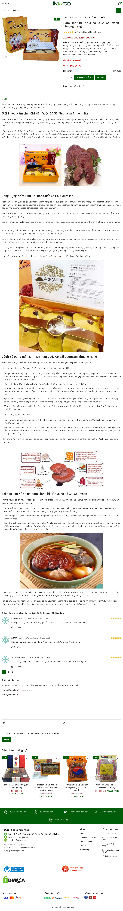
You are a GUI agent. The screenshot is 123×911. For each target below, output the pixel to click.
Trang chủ (68, 17)
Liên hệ (83, 845)
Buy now (100, 77)
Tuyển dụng (84, 850)
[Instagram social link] (90, 897)
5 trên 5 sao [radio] (31, 690)
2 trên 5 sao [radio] (25, 690)
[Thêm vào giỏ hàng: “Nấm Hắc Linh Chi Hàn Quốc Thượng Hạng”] (27, 758)
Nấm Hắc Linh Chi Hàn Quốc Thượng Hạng (15, 786)
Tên (3, 723)
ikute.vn (92, 601)
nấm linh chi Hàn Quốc (101, 104)
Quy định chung (86, 841)
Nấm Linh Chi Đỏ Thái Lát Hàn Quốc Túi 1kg (107, 786)
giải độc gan (89, 247)
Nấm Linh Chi (99, 17)
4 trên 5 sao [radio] (29, 690)
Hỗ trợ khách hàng (110, 829)
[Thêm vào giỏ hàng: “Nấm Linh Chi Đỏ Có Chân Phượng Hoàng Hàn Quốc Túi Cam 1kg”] (87, 758)
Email (65, 723)
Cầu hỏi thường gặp (109, 856)
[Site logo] (61, 3)
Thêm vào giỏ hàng (84, 77)
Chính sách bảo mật (88, 837)
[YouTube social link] (94, 897)
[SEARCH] (118, 10)
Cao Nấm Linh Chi (83, 17)
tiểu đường (9, 242)
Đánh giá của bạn (10, 690)
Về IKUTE (83, 829)
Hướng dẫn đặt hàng (110, 833)
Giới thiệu (83, 833)
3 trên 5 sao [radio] (27, 690)
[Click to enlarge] (6, 57)
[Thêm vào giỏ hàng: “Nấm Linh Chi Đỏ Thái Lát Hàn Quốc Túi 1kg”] (118, 758)
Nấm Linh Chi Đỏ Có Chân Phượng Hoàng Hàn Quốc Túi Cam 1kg (76, 787)
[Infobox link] (16, 812)
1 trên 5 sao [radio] (23, 690)
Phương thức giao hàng (109, 845)
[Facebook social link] (86, 897)
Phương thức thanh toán (109, 838)
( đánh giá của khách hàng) (88, 32)
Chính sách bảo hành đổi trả (110, 851)
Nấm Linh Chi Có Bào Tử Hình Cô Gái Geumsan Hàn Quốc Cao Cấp (46, 787)
